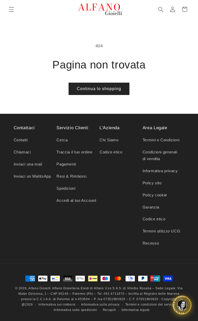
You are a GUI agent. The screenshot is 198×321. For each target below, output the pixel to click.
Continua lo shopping (99, 88)
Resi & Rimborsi (71, 176)
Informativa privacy (160, 171)
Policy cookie (155, 195)
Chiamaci (22, 152)
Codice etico (111, 152)
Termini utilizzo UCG (161, 231)
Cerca (62, 140)
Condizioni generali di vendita (160, 155)
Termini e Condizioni (161, 140)
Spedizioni (65, 188)
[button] (11, 9)
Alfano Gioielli (39, 288)
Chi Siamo (109, 140)
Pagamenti (66, 164)
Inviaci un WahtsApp (32, 176)
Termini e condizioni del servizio (150, 304)
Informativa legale (135, 309)
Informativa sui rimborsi (57, 304)
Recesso (151, 243)
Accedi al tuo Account (76, 200)
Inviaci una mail (28, 164)
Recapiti (109, 309)
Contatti (21, 140)
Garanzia (151, 207)
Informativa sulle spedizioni (75, 309)
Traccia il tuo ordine (74, 152)
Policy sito (152, 183)
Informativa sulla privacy (100, 304)
